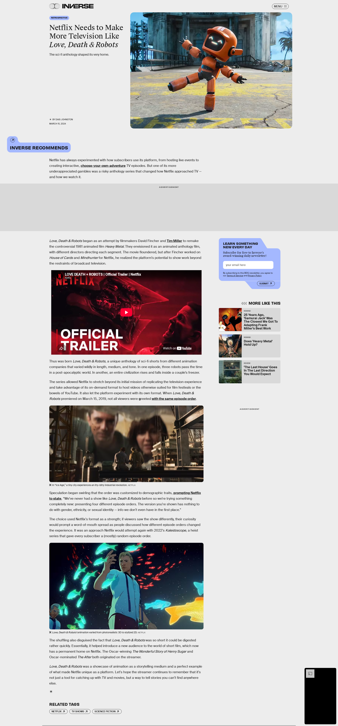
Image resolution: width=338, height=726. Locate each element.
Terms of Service (235, 275)
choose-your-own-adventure (103, 166)
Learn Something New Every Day (240, 245)
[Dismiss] (332, 671)
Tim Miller (174, 241)
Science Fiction (105, 711)
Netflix (56, 711)
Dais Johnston (64, 119)
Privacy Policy (255, 275)
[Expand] (308, 671)
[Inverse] (78, 6)
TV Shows (78, 711)
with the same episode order (174, 399)
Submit (264, 283)
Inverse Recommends (39, 147)
